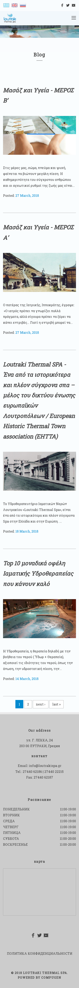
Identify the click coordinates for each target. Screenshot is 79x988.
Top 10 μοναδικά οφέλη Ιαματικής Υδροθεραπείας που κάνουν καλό (38, 573)
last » (56, 704)
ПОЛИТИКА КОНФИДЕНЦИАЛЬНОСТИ (39, 953)
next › (40, 704)
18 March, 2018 (26, 531)
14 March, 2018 (26, 678)
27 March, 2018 (27, 195)
